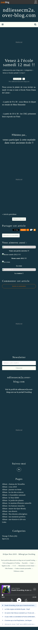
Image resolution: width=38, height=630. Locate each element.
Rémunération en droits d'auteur (26, 565)
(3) (5, 539)
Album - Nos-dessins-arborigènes (14, 514)
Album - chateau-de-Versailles (13, 484)
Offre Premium (9, 568)
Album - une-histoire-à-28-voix (14, 519)
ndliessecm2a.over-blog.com (19, 12)
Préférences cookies (19, 571)
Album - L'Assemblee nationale (14, 495)
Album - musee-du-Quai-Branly (14, 509)
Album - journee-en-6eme (11, 490)
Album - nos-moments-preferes (13, 517)
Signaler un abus (6, 565)
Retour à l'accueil (19, 219)
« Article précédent (9, 214)
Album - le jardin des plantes (13, 500)
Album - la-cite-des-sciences (13, 492)
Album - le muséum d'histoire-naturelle (16, 503)
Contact (32, 563)
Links (4, 522)
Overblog (31, 554)
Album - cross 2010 (9, 487)
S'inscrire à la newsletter (11, 235)
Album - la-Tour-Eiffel (10, 498)
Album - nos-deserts (9, 511)
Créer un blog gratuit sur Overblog (11, 563)
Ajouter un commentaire (19, 286)
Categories (28, 70)
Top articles (25, 563)
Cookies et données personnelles (23, 568)
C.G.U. (14, 565)
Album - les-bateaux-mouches (13, 506)
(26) (9, 536)
